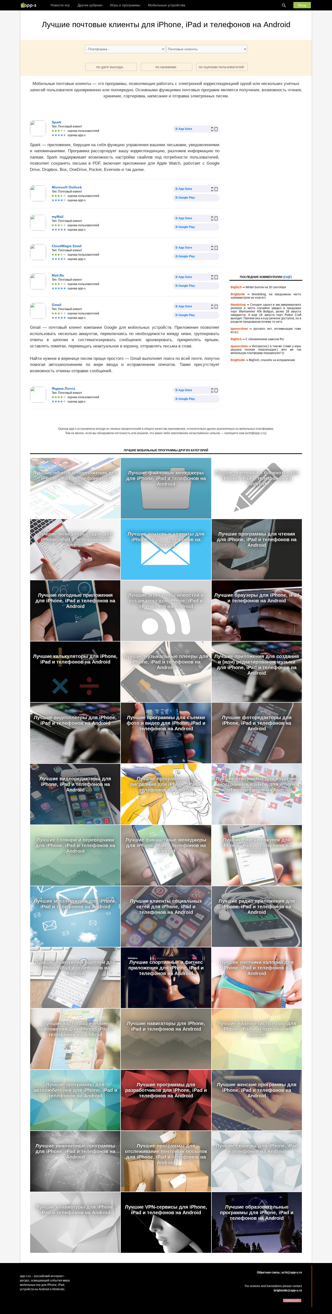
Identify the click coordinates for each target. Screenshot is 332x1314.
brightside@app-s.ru (288, 1290)
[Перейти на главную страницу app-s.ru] (29, 5)
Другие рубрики (90, 5)
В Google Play (185, 197)
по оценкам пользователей (221, 67)
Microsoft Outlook (67, 187)
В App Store (183, 129)
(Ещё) (287, 277)
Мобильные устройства (166, 5)
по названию (165, 67)
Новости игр (60, 5)
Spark (56, 122)
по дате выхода (109, 67)
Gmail (56, 305)
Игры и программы (125, 5)
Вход (302, 5)
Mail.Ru (58, 275)
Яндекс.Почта (63, 388)
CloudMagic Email (67, 246)
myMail (57, 217)
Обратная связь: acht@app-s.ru (279, 1272)
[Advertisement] (265, 191)
